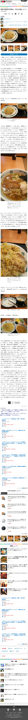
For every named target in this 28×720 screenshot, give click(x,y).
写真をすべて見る (15, 54)
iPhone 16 (10, 648)
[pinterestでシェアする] (18, 14)
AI (24, 648)
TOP (14, 707)
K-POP (17, 651)
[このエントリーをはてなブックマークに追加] (22, 14)
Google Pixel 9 (5, 651)
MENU (23, 0)
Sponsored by (19, 488)
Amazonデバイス (4, 493)
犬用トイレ (24, 493)
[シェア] (12, 14)
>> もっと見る (24, 533)
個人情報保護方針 (19, 712)
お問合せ (7, 712)
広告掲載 (11, 712)
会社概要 (14, 712)
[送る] (15, 14)
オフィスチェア (10, 493)
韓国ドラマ (12, 651)
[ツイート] (9, 14)
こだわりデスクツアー (18, 648)
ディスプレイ (17, 493)
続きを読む (17, 402)
